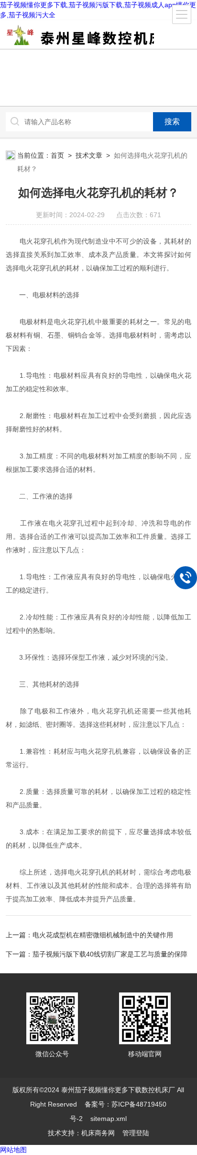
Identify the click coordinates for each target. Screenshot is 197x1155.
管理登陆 (135, 1133)
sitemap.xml (108, 1118)
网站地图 (13, 1150)
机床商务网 (98, 1133)
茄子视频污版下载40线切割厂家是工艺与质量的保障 (110, 954)
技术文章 (89, 155)
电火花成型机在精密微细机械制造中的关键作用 (103, 935)
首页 (57, 155)
